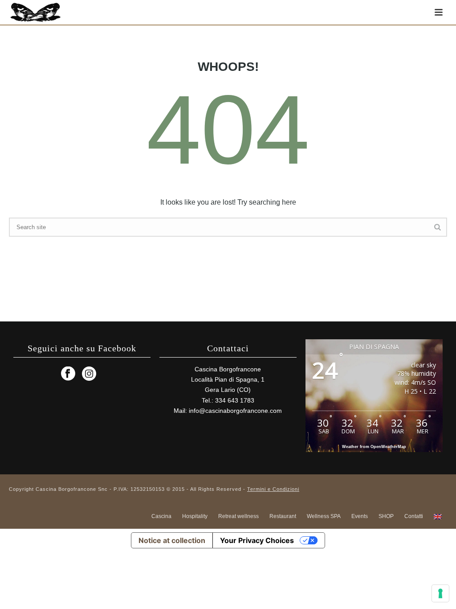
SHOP (386, 516)
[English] (438, 516)
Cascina (161, 516)
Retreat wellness (238, 516)
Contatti (413, 516)
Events (359, 516)
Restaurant (282, 516)
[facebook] (68, 374)
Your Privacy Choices (257, 540)
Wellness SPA (324, 516)
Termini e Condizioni (273, 489)
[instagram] (89, 374)
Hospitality (195, 516)
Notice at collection (171, 540)
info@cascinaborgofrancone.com (235, 410)
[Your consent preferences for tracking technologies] (440, 593)
